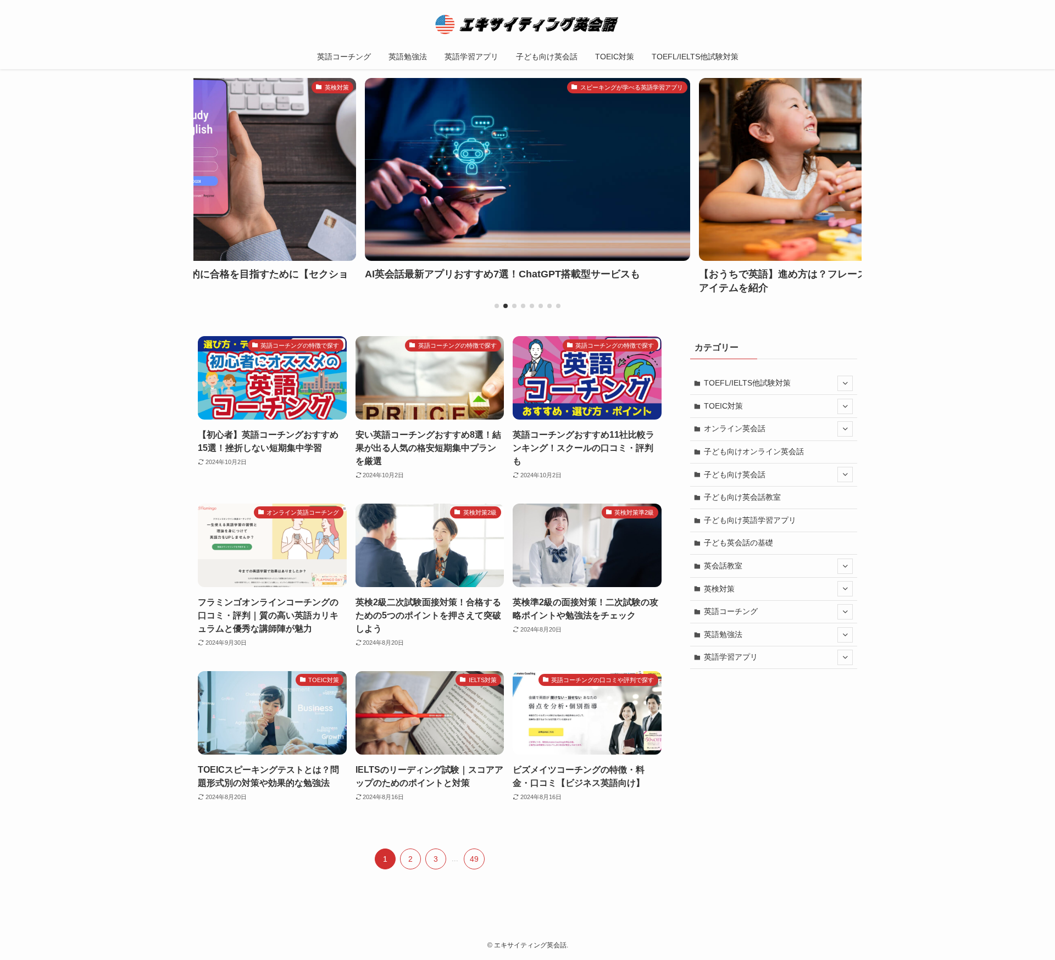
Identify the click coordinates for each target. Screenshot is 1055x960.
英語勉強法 (723, 634)
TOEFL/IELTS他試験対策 (747, 382)
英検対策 (719, 588)
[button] (497, 306)
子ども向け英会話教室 (742, 497)
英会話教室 (723, 565)
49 (474, 859)
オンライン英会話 (734, 428)
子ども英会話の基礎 (738, 542)
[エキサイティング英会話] (527, 24)
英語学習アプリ (731, 656)
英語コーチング (731, 611)
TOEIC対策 (723, 405)
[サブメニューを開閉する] (845, 383)
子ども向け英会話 (734, 474)
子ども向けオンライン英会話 (754, 451)
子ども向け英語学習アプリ (750, 520)
